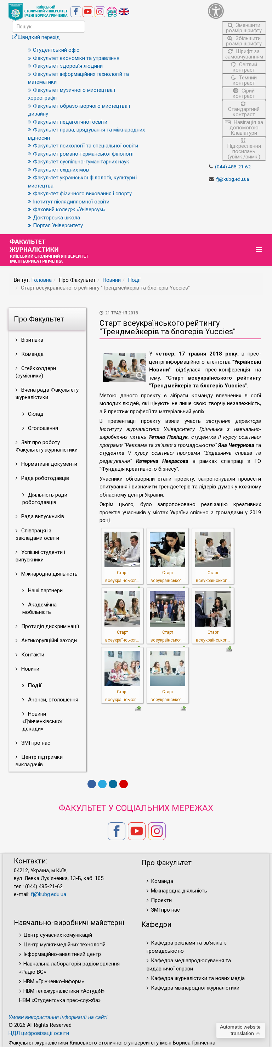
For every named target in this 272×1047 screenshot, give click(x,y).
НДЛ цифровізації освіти (38, 1033)
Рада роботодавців (44, 478)
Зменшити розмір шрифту (244, 28)
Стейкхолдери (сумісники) (36, 372)
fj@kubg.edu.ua (232, 179)
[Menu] (260, 249)
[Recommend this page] (123, 784)
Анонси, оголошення (52, 699)
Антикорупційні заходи (48, 640)
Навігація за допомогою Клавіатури (246, 127)
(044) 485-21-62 (233, 166)
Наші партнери (45, 590)
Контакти (32, 654)
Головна (41, 280)
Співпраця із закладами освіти (37, 534)
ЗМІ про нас (35, 743)
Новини (112, 280)
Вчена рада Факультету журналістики (47, 394)
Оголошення (42, 428)
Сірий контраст (244, 93)
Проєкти (161, 900)
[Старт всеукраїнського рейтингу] (122, 548)
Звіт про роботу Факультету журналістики (47, 446)
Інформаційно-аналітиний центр (62, 954)
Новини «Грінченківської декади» (42, 721)
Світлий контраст (245, 67)
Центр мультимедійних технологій (64, 944)
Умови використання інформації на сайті (58, 1017)
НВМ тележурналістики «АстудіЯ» (63, 991)
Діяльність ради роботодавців (44, 498)
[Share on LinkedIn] (113, 784)
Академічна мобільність (39, 608)
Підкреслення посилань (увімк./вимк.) (244, 151)
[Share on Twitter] (102, 784)
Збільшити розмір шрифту (244, 41)
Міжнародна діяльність (49, 574)
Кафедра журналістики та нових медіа (198, 978)
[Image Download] (229, 648)
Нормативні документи (48, 464)
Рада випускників (42, 516)
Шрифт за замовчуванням (244, 54)
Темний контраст (245, 80)
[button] (237, 11)
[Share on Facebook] (91, 784)
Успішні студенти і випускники (40, 556)
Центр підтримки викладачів (39, 761)
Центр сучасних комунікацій (57, 935)
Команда (32, 354)
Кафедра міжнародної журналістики (195, 988)
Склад (35, 414)
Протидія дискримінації (49, 626)
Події (134, 280)
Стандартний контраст (244, 112)
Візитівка (31, 340)
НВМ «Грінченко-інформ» (53, 981)
